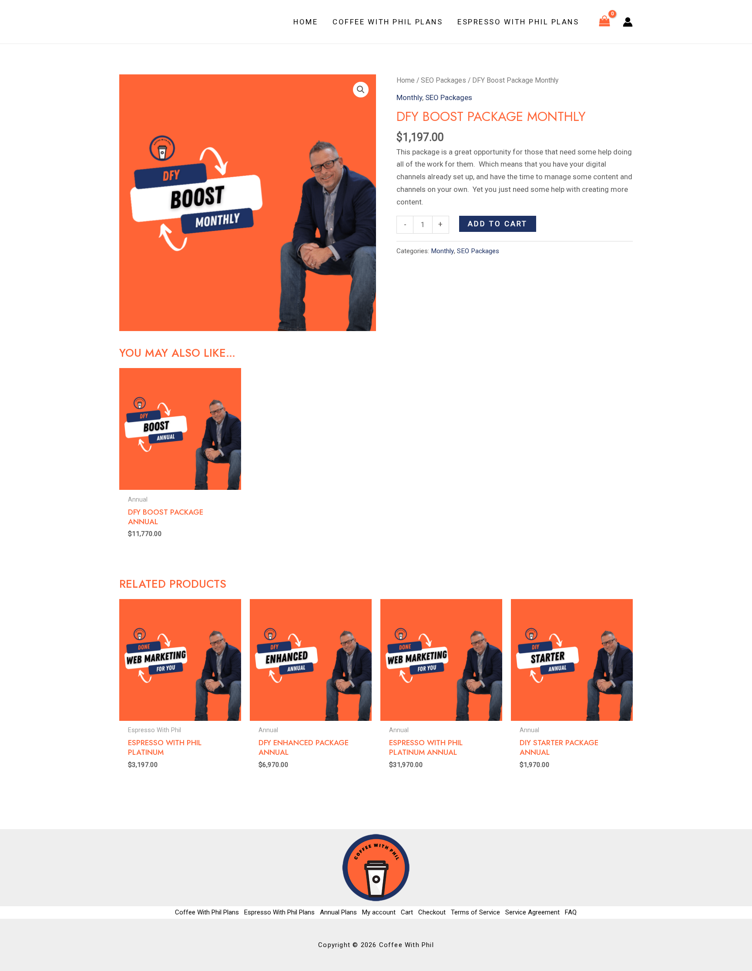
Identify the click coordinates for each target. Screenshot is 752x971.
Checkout (432, 912)
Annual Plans (338, 912)
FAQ (571, 912)
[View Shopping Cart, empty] (604, 21)
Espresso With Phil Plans (518, 21)
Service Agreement (532, 912)
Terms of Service (475, 912)
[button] (361, 89)
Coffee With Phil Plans (387, 21)
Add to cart (497, 223)
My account (379, 912)
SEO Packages (443, 80)
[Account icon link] (628, 22)
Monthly (409, 97)
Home (305, 21)
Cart (407, 912)
